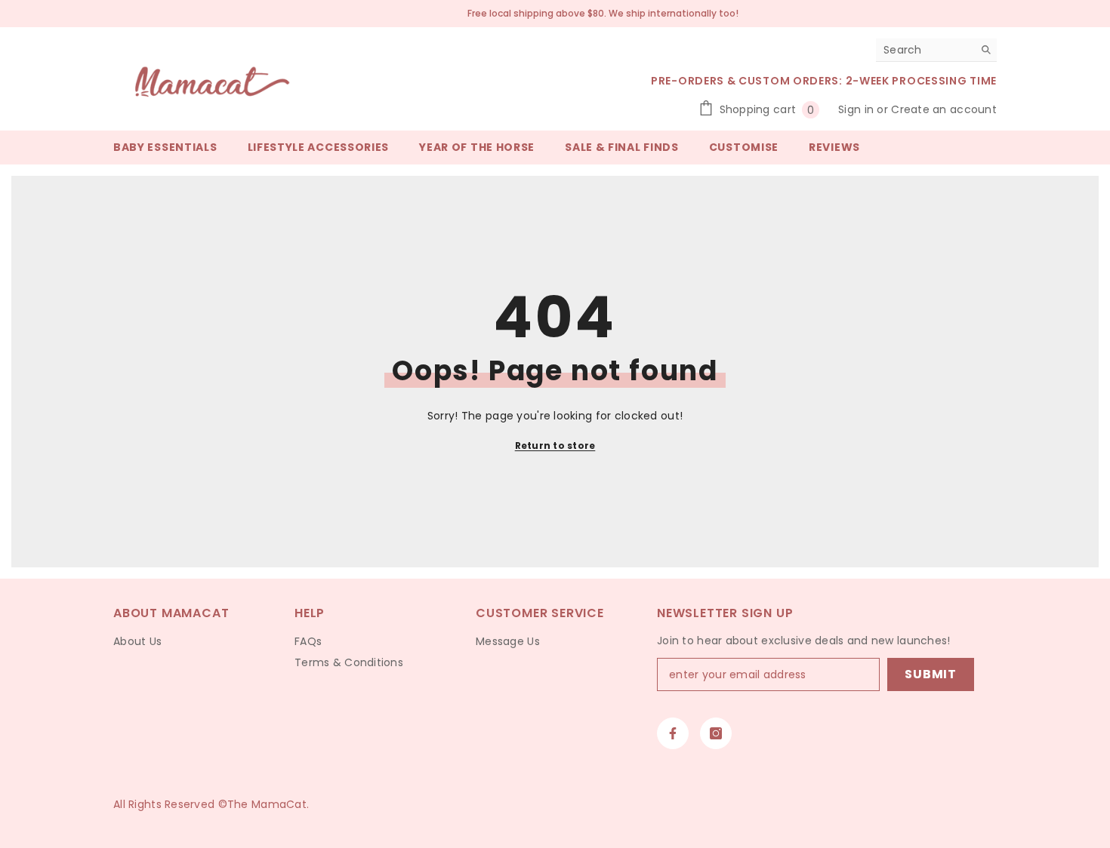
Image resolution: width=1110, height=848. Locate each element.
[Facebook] (673, 733)
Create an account (944, 109)
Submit (931, 674)
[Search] (936, 50)
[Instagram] (716, 733)
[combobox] (924, 49)
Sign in (857, 109)
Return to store (555, 445)
